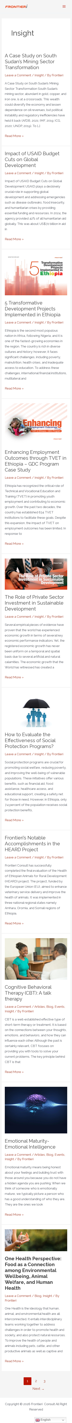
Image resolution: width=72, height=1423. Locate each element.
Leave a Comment (18, 75)
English (45, 1419)
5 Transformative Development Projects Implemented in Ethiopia (32, 308)
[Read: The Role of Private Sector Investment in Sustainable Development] (36, 574)
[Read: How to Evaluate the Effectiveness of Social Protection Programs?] (36, 709)
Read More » (14, 135)
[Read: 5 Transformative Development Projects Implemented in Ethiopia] (36, 274)
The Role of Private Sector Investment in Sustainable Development (34, 603)
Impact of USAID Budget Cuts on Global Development (32, 159)
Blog (49, 1006)
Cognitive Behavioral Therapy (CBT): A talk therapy (28, 993)
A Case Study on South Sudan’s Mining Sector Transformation (31, 61)
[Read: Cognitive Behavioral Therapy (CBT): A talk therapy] (36, 959)
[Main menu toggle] (64, 6)
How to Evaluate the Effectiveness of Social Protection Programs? (30, 740)
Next (38, 1389)
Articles (39, 1006)
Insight (39, 75)
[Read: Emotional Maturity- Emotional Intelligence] (36, 1110)
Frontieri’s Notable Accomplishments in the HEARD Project (32, 843)
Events (59, 1006)
